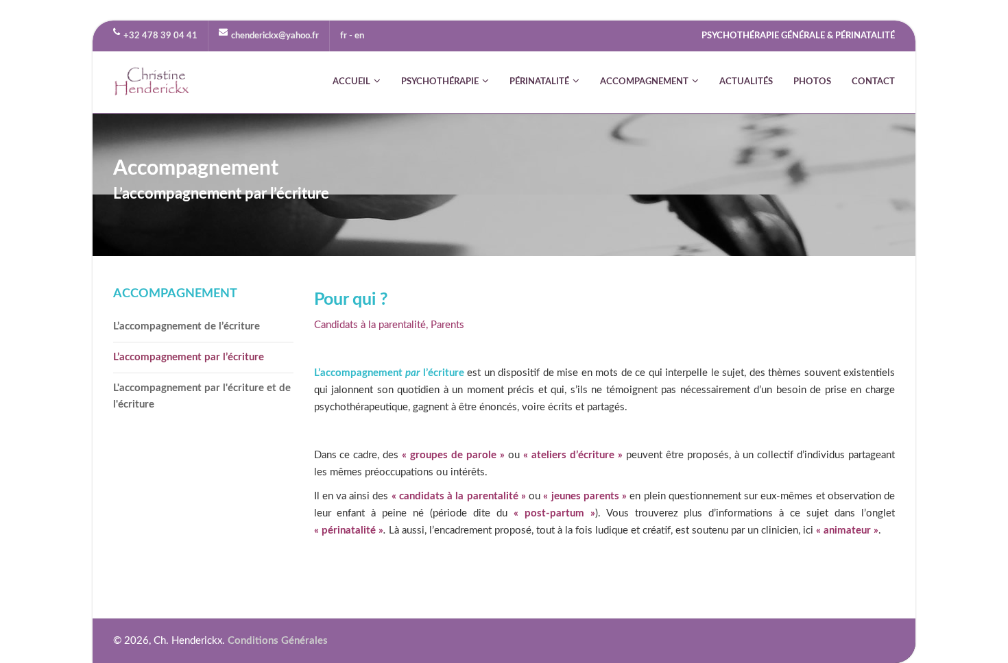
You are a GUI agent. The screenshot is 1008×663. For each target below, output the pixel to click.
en (359, 36)
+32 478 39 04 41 (160, 36)
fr (343, 36)
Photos (812, 81)
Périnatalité (539, 81)
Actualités (746, 81)
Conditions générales (278, 641)
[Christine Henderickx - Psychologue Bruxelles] (152, 82)
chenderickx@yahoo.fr (275, 36)
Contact (873, 81)
